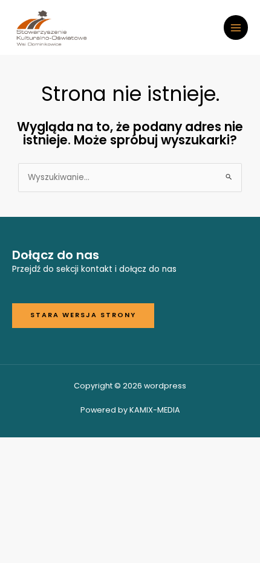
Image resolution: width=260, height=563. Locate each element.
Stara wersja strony (83, 315)
